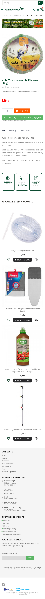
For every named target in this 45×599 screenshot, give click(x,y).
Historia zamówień (8, 463)
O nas (4, 455)
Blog (3, 469)
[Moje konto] (38, 9)
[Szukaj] (40, 3)
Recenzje (13, 131)
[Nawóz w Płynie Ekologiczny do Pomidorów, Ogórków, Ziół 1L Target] (22, 346)
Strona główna (2, 15)
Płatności (6, 526)
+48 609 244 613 (9, 490)
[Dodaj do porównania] (36, 260)
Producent (25, 131)
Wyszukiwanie (6, 466)
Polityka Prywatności (10, 531)
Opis (3, 131)
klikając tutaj (37, 569)
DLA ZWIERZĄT (10, 15)
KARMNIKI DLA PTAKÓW (22, 15)
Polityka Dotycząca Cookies (12, 534)
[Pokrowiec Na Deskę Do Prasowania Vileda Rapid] (22, 286)
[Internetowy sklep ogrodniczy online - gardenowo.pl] (14, 9)
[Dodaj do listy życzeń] (8, 260)
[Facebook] (3, 584)
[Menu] (2, 9)
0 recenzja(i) (15, 87)
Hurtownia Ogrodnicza (9, 472)
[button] (41, 34)
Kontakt (4, 458)
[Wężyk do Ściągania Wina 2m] (22, 227)
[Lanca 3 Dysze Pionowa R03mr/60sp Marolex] (22, 406)
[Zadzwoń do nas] (34, 9)
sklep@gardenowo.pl (11, 498)
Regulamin (6, 520)
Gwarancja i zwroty (9, 529)
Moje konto (5, 461)
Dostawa (6, 523)
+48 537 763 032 (9, 493)
